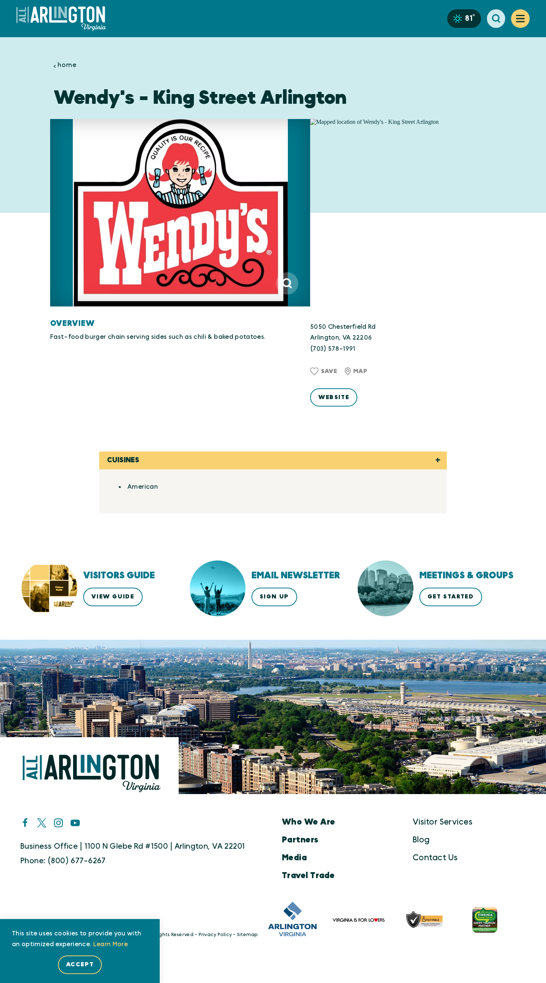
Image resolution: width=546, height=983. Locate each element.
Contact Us (435, 858)
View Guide (112, 597)
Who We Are (308, 822)
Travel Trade (308, 875)
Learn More (110, 944)
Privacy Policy (215, 934)
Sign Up (274, 597)
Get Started (451, 597)
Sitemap (247, 934)
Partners (300, 840)
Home (67, 65)
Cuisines (123, 460)
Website (333, 397)
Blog (421, 840)
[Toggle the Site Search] (496, 18)
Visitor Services (442, 822)
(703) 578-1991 (332, 349)
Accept (80, 964)
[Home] (64, 18)
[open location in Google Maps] (403, 212)
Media (294, 858)
